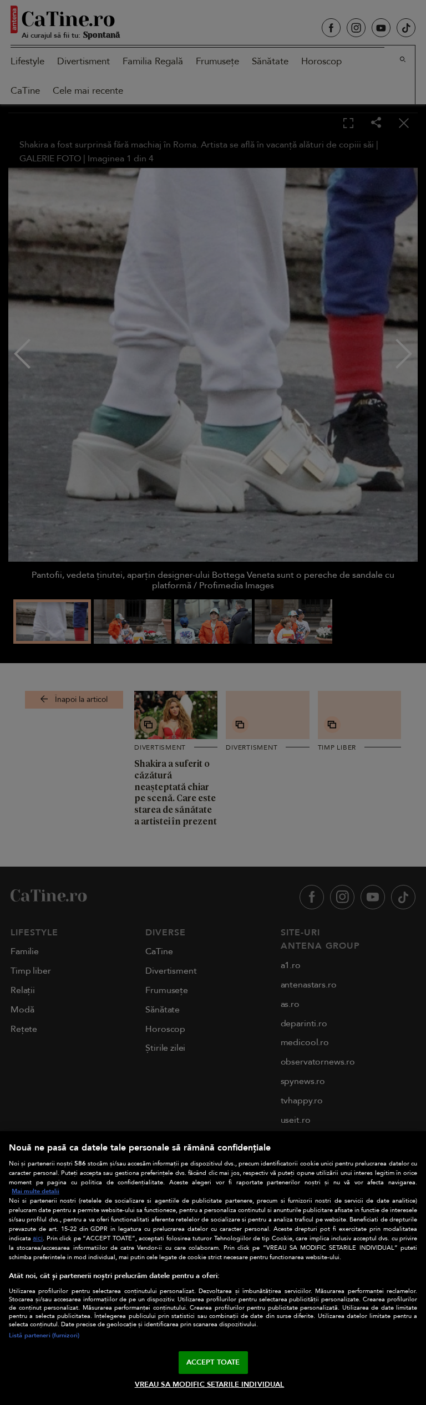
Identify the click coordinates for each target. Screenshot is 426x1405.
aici (38, 1238)
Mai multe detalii (35, 1191)
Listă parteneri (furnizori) (44, 1335)
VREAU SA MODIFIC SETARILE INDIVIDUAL (210, 1384)
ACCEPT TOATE (213, 1362)
